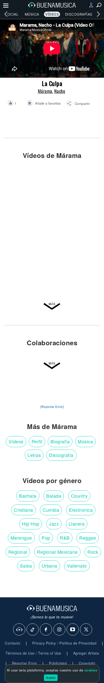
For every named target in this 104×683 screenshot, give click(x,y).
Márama (45, 91)
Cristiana (23, 509)
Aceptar (51, 677)
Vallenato (77, 565)
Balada (53, 495)
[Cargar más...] (52, 307)
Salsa (26, 565)
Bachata (28, 495)
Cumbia (51, 509)
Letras (34, 455)
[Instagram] (60, 630)
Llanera (77, 523)
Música (32, 14)
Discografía (61, 455)
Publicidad (58, 663)
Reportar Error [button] (24, 663)
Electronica (81, 509)
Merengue (21, 537)
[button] (78, 104)
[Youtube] (73, 630)
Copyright (87, 663)
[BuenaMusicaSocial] (19, 630)
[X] (86, 630)
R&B (65, 537)
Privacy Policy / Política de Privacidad (64, 643)
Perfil (37, 441)
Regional (17, 551)
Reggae (87, 537)
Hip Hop (30, 523)
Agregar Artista (86, 653)
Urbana (49, 565)
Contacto (12, 643)
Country (79, 495)
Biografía (60, 441)
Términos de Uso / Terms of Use (33, 653)
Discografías (78, 14)
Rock (92, 551)
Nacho (59, 91)
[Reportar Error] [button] (52, 407)
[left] (6, 14)
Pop (46, 537)
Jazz (54, 523)
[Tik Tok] (33, 630)
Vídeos (52, 14)
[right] (98, 14)
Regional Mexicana (57, 551)
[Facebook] (46, 630)
